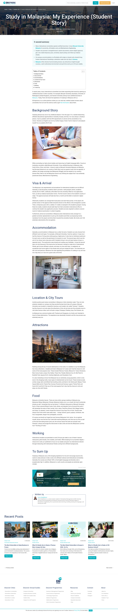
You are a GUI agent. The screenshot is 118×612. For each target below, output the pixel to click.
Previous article (10, 567)
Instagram (90, 595)
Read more (8, 556)
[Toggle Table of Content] (82, 71)
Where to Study (71, 29)
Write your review (105, 3)
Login (113, 3)
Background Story (38, 74)
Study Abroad (63, 29)
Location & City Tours (39, 79)
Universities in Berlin (9, 595)
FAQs (72, 602)
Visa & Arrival (37, 75)
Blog (95, 3)
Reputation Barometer (76, 600)
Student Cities (27, 597)
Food (35, 83)
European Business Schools (30, 593)
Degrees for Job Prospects (30, 600)
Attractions (37, 81)
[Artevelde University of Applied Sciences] (40, 474)
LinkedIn (90, 593)
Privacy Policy (77, 610)
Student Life (16, 9)
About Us (104, 591)
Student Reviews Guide (65, 542)
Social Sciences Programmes (53, 593)
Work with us (104, 595)
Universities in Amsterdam (11, 591)
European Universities (28, 591)
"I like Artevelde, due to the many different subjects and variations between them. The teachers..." (73, 478)
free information (64, 102)
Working (36, 85)
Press (103, 600)
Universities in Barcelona (10, 593)
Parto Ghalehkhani (42, 497)
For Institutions (105, 593)
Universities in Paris (9, 600)
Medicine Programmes (51, 597)
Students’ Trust (105, 597)
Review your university (76, 593)
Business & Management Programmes (55, 591)
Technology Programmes (52, 595)
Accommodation (38, 77)
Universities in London (10, 597)
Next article (109, 567)
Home (5, 9)
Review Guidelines (75, 595)
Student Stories (55, 29)
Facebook (90, 591)
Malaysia (35, 98)
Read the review (73, 484)
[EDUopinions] (9, 3)
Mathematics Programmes (52, 600)
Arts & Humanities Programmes (53, 602)
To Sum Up (37, 87)
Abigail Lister (7, 540)
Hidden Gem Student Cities (30, 595)
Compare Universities (75, 597)
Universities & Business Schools (11, 542)
